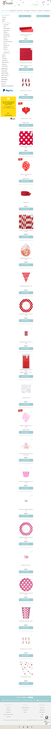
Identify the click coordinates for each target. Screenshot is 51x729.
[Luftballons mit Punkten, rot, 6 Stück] (26, 168)
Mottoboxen (5, 66)
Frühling (5, 32)
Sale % (3, 84)
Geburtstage (6, 36)
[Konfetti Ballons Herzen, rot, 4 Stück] (26, 251)
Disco (4, 26)
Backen (3, 81)
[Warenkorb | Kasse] (47, 4)
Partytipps (25, 710)
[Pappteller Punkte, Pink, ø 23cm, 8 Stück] (26, 531)
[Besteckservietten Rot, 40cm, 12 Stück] (26, 363)
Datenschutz (42, 712)
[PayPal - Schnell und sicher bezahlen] (8, 90)
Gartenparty (6, 34)
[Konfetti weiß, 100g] (26, 391)
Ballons (4, 77)
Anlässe (4, 55)
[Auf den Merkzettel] (31, 21)
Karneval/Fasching (7, 41)
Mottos (25, 712)
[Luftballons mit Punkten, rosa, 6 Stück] (26, 419)
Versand (8, 707)
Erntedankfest (6, 28)
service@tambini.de (44, 700)
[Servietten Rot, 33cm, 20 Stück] (26, 56)
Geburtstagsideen (7, 86)
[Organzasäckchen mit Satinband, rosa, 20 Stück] (26, 447)
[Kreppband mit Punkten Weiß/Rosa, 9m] (26, 503)
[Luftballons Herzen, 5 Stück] (26, 112)
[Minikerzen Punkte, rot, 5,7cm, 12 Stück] (26, 335)
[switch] (46, 724)
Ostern (5, 43)
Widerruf (42, 716)
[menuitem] (35, 4)
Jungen (3, 19)
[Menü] (49, 716)
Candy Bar (5, 24)
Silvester (5, 47)
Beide (3, 21)
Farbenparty (6, 30)
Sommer (5, 49)
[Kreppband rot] (26, 196)
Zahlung (8, 710)
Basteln (4, 56)
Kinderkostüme (5, 62)
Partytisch (4, 75)
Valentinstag (6, 51)
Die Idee (42, 707)
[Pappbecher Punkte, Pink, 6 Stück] (26, 614)
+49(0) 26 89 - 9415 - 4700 (29, 700)
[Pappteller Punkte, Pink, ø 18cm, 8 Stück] (26, 586)
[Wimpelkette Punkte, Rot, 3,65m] (26, 279)
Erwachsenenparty (6, 23)
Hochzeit (5, 39)
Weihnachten (6, 52)
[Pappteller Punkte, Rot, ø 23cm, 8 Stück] (26, 307)
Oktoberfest (6, 45)
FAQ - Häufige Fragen (8, 714)
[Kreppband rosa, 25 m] (26, 558)
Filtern (22, 15)
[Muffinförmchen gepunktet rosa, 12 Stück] (26, 475)
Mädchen (4, 17)
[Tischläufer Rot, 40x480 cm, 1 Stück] (26, 28)
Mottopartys (5, 15)
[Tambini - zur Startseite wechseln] (8, 3)
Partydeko (4, 73)
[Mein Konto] (42, 4)
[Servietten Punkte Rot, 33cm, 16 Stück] (26, 140)
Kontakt (8, 716)
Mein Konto (8, 712)
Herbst (5, 37)
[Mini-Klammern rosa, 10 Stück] (26, 642)
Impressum (42, 710)
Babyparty (4, 69)
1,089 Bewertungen (8, 115)
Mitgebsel (4, 79)
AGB (42, 714)
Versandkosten (23, 720)
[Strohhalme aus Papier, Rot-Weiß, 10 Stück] (26, 224)
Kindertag (4, 64)
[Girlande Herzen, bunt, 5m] (26, 670)
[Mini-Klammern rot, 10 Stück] (26, 84)
